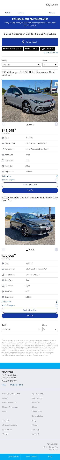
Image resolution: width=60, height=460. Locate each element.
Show (44, 61)
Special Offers (37, 394)
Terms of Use (37, 412)
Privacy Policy (37, 416)
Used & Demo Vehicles (11, 394)
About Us (5, 421)
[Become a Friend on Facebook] (34, 366)
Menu (51, 13)
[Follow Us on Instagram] (26, 366)
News (34, 407)
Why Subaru (7, 430)
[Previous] (3, 124)
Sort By (4, 61)
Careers (35, 425)
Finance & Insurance (10, 407)
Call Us (7, 13)
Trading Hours (16, 385)
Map (4, 385)
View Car (30, 190)
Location (20, 13)
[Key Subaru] (8, 5)
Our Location (37, 398)
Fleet (4, 412)
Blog (34, 421)
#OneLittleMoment (9, 425)
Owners (5, 434)
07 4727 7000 (12, 381)
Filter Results (32, 42)
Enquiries (36, 403)
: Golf (30, 49)
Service (5, 398)
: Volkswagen (11, 49)
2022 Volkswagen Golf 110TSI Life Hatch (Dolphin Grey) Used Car (30, 199)
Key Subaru (52, 5)
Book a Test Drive (30, 185)
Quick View (6, 176)
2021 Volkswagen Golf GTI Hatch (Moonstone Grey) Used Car (28, 73)
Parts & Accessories (9, 403)
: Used (46, 49)
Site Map (35, 430)
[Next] (56, 124)
